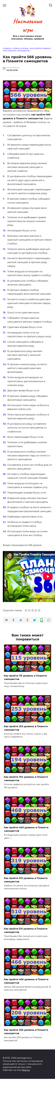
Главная (7, 48)
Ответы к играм (20, 48)
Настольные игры (27, 25)
